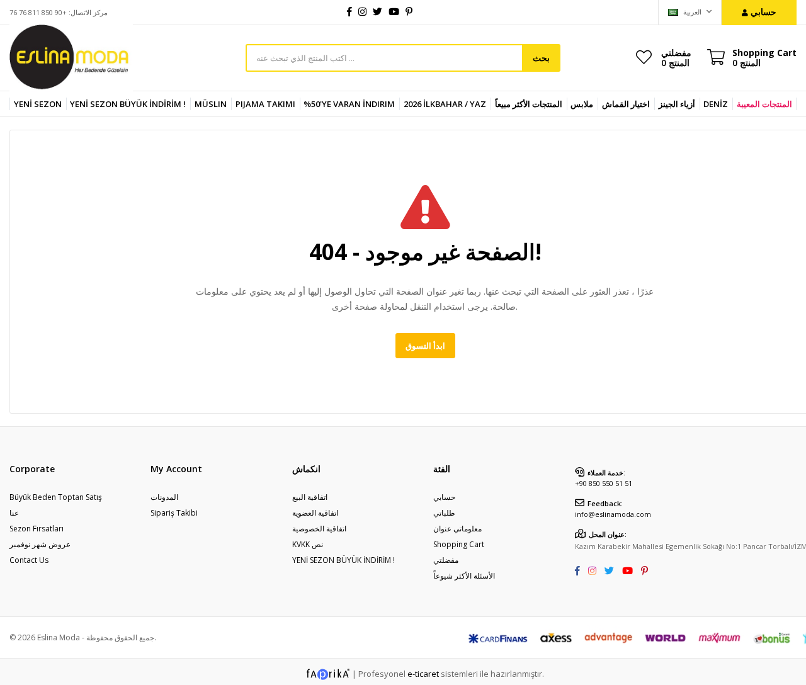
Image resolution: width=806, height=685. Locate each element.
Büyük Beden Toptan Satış (55, 497)
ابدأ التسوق (425, 345)
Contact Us (28, 560)
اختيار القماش (626, 104)
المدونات (164, 497)
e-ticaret (423, 673)
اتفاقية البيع (309, 497)
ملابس (581, 104)
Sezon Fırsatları (36, 528)
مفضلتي (676, 57)
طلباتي (444, 512)
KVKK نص (307, 544)
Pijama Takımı (265, 104)
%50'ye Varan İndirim (349, 104)
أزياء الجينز (677, 104)
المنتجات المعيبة (764, 104)
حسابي (444, 497)
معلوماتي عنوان (457, 528)
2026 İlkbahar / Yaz (445, 104)
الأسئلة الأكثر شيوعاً (464, 575)
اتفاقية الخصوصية (319, 528)
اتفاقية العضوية (315, 512)
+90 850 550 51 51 (603, 483)
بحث (541, 58)
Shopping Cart (458, 544)
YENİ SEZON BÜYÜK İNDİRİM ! (128, 104)
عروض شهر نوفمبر (40, 544)
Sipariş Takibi (174, 512)
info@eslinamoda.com (613, 514)
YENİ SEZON (38, 104)
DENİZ (715, 104)
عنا (14, 512)
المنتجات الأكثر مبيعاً (528, 104)
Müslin (211, 104)
